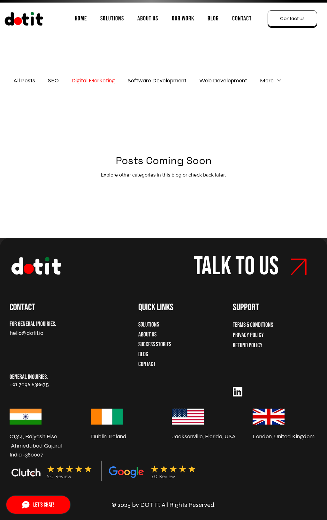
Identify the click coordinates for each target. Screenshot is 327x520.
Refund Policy (247, 345)
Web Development (223, 80)
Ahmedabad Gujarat (37, 445)
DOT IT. (150, 505)
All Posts (24, 80)
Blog (143, 354)
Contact (147, 364)
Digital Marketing (93, 80)
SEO (53, 80)
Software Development (157, 80)
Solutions (148, 324)
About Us (147, 334)
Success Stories (154, 344)
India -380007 (26, 454)
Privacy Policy (248, 335)
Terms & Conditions (253, 325)
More (267, 80)
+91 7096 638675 (29, 384)
